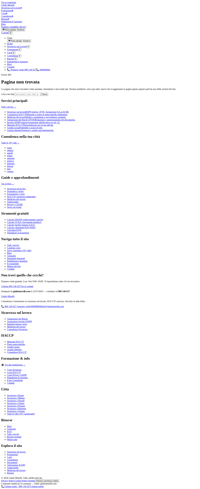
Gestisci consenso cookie (47, 481)
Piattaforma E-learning (11, 21)
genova (10, 161)
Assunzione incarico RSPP (19, 321)
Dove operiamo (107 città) (19, 250)
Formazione (7, 10)
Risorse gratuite (14, 437)
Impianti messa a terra (17, 324)
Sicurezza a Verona (16, 411)
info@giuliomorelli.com (53, 306)
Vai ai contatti (27, 286)
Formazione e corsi (16, 194)
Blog (3, 24)
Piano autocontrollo (16, 344)
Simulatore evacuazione (18, 233)
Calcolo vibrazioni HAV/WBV (21, 227)
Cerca (44, 94)
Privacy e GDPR (15, 204)
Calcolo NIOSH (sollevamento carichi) (25, 219)
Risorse (5, 19)
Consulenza (7, 16)
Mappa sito (12, 439)
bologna (10, 163)
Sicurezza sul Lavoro (11, 8)
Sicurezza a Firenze (16, 406)
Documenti (12, 462)
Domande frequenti (16, 258)
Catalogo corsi (13, 248)
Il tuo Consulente (15, 380)
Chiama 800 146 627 (11, 286)
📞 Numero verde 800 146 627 (21, 69)
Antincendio (12, 202)
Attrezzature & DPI (16, 465)
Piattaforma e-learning (17, 261)
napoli (10, 153)
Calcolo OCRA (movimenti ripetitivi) (24, 222)
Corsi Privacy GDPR (17, 375)
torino (9, 155)
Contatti (4, 32)
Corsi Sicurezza (14, 370)
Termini (31, 480)
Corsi (4, 13)
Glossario (11, 256)
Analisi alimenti (14, 349)
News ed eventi (14, 207)
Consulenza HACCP (17, 352)
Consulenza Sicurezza (17, 329)
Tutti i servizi (13, 245)
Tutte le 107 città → (10, 143)
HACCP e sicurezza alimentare (21, 196)
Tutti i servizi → (8, 107)
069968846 (36, 306)
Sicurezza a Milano (16, 398)
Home (10, 43)
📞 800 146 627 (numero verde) (16, 306)
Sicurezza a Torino (15, 403)
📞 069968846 (43, 69)
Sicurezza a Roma (15, 395)
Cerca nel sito (7, 94)
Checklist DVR (14, 230)
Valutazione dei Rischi (17, 319)
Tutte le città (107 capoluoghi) (21, 414)
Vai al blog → (7, 184)
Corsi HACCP (14, 372)
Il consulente (13, 263)
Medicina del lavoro (16, 199)
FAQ (9, 431)
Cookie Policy (21, 480)
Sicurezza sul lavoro (16, 188)
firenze (10, 166)
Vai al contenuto (8, 2)
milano (10, 150)
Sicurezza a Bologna (16, 408)
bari (9, 169)
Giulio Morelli (7, 5)
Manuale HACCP (15, 341)
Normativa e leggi (15, 191)
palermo (10, 158)
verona (10, 171)
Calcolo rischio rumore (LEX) (21, 225)
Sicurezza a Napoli (15, 400)
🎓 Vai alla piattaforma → (13, 365)
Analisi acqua (13, 347)
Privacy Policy (8, 480)
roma (9, 148)
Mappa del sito (14, 266)
